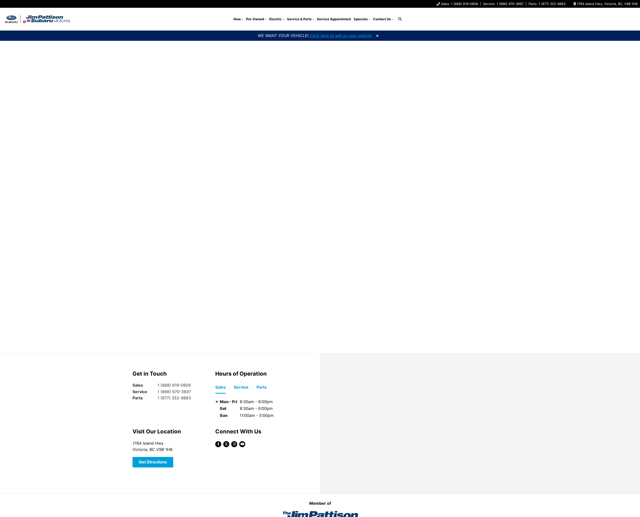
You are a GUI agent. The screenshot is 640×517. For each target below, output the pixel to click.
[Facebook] (218, 444)
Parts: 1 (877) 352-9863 (547, 4)
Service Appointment (334, 19)
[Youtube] (242, 444)
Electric (275, 19)
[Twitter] (226, 444)
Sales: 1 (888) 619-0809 (459, 4)
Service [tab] (241, 387)
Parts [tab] (261, 387)
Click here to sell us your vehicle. (341, 35)
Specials (361, 19)
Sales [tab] (220, 387)
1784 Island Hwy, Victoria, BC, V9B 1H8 (607, 4)
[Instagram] (234, 444)
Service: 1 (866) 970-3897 (503, 4)
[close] (377, 35)
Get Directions (153, 461)
